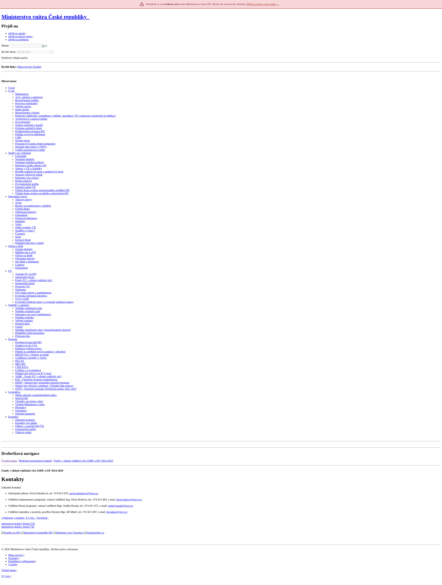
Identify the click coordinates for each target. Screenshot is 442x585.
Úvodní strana (9, 460)
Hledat (5, 45)
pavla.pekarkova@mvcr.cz (83, 493)
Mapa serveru (24, 66)
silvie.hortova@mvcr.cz (129, 499)
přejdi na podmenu (18, 39)
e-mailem (19, 517)
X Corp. (30, 517)
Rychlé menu (8, 51)
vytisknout (7, 517)
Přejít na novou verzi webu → (263, 4)
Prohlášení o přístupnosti (21, 561)
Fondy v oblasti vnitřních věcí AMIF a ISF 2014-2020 (83, 460)
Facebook (42, 517)
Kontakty (13, 558)
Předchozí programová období (35, 460)
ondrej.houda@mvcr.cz (120, 505)
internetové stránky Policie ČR (18, 523)
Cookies (12, 564)
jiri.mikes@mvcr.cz (116, 512)
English (37, 66)
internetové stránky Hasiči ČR (17, 526)
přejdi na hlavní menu (20, 36)
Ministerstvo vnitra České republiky (44, 17)
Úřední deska (8, 570)
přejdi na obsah (16, 33)
